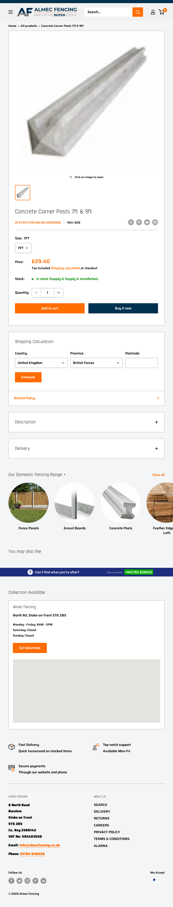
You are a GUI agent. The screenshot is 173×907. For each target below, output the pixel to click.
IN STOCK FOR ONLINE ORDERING (38, 222)
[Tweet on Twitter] (147, 222)
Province (77, 353)
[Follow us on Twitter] (19, 881)
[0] (161, 12)
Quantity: (22, 292)
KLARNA (101, 845)
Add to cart (49, 308)
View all (158, 475)
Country (21, 353)
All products (29, 25)
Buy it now (123, 308)
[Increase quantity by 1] (58, 292)
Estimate (28, 377)
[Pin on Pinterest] (139, 222)
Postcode (132, 353)
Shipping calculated (65, 268)
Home (12, 25)
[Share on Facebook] (131, 222)
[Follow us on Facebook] (11, 881)
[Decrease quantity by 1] (36, 292)
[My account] (153, 12)
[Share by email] (155, 222)
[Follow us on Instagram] (27, 881)
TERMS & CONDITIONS (112, 838)
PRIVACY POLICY (107, 832)
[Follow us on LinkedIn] (43, 881)
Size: (22, 238)
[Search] (137, 12)
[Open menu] (10, 12)
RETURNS (101, 818)
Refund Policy (24, 398)
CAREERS (101, 825)
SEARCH (100, 804)
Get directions (30, 647)
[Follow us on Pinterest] (35, 881)
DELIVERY (102, 811)
